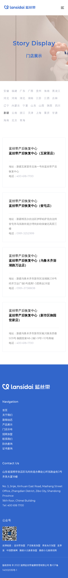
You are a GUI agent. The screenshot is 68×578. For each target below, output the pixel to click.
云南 (14, 112)
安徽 (6, 90)
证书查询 (7, 448)
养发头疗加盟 (49, 545)
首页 (4, 410)
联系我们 (7, 438)
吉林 (55, 98)
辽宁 (6, 105)
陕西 (50, 105)
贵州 (39, 90)
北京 (14, 120)
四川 (58, 105)
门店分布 (7, 429)
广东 (22, 90)
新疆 (6, 112)
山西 (41, 105)
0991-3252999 (25, 233)
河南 (14, 98)
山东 (33, 105)
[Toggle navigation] (54, 7)
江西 (47, 98)
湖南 (31, 98)
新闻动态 (7, 419)
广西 (31, 90)
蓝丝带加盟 (19, 545)
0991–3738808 (25, 288)
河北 (6, 98)
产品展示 (7, 424)
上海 (39, 112)
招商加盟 (7, 434)
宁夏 (25, 105)
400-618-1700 (25, 176)
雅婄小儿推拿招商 (48, 550)
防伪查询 (7, 443)
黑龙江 (56, 90)
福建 (14, 90)
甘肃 (55, 112)
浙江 (22, 112)
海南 (47, 90)
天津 (31, 112)
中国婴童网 (12, 550)
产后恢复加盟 (33, 545)
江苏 (39, 98)
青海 (22, 120)
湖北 (22, 98)
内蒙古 (16, 105)
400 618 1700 (15, 505)
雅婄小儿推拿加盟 (28, 550)
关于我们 (7, 414)
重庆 (47, 112)
